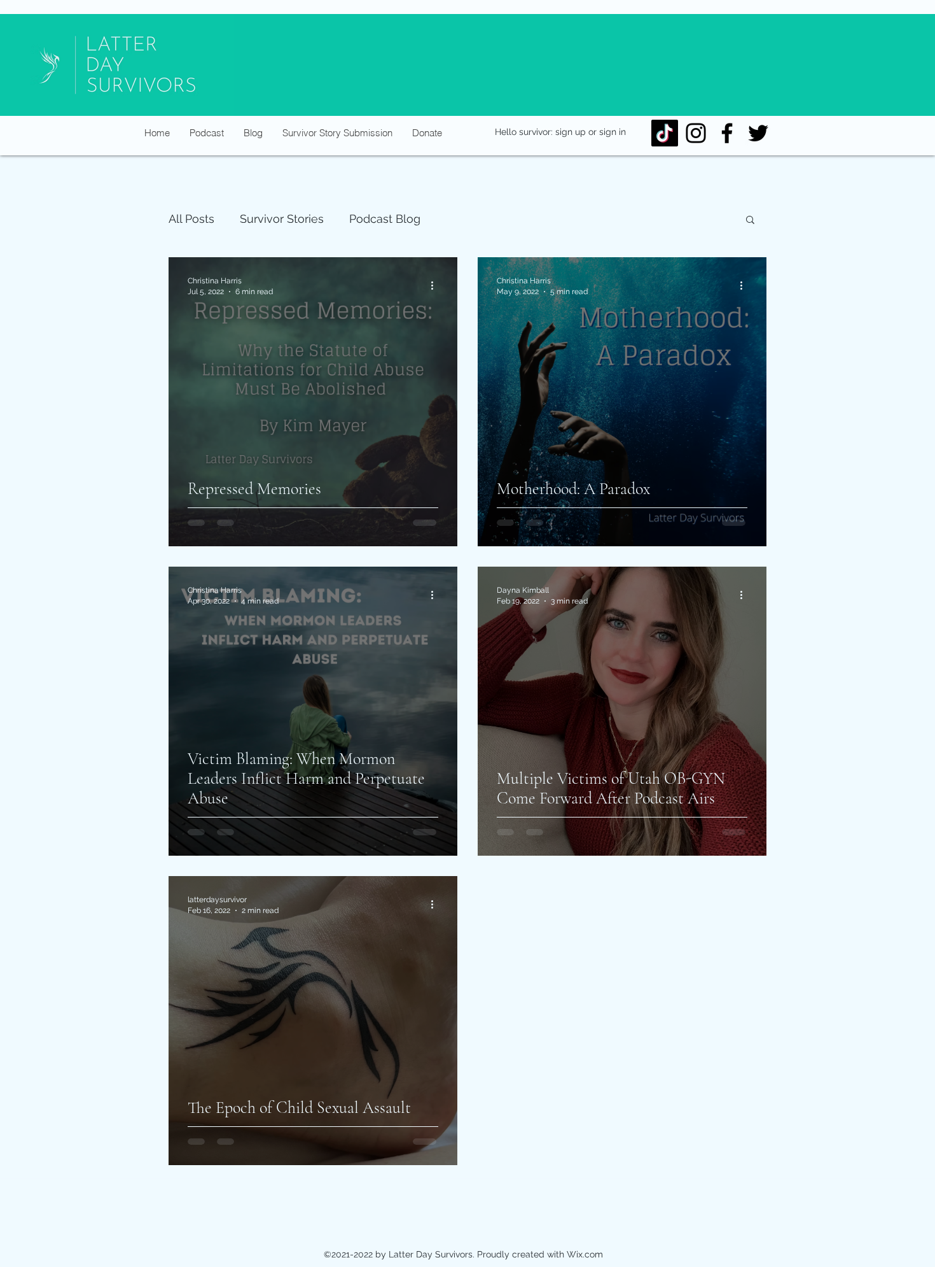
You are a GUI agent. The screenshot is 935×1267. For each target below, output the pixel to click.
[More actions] (436, 285)
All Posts (191, 218)
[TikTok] (664, 133)
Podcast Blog (384, 218)
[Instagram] (695, 133)
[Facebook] (727, 133)
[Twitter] (758, 133)
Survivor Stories (282, 218)
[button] (750, 220)
